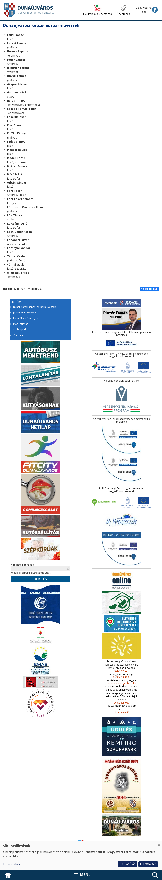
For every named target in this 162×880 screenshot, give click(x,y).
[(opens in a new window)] (155, 10)
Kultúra (16, 302)
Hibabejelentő (121, 712)
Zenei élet (18, 335)
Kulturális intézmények (25, 318)
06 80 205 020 (121, 702)
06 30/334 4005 (121, 677)
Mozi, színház (20, 324)
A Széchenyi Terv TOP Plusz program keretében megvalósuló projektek (121, 355)
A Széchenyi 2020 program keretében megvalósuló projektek (121, 420)
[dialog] (81, 855)
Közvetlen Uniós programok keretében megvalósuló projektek (121, 334)
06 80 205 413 (121, 671)
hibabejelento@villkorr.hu (121, 683)
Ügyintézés (123, 14)
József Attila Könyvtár (25, 312)
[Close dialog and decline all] (159, 843)
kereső (155, 875)
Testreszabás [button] (11, 864)
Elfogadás (148, 864)
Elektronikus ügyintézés (97, 14)
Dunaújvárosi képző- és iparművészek (34, 307)
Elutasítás (127, 864)
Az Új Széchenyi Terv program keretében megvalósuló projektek (121, 490)
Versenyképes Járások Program (121, 381)
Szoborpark (19, 329)
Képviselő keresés (22, 564)
